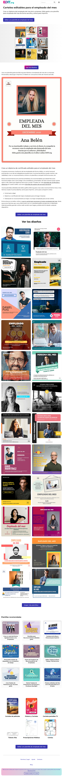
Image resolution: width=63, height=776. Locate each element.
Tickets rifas (12, 737)
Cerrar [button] (36, 773)
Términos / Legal (25, 759)
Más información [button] (31, 770)
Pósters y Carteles (31, 716)
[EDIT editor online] (8, 2)
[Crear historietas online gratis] (50, 728)
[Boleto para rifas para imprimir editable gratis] (12, 734)
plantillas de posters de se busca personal (38, 184)
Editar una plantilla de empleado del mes (19, 20)
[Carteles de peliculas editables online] (12, 706)
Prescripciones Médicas (31, 737)
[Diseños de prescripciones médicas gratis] (31, 728)
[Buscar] (54, 2)
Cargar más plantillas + (31, 605)
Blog (31, 764)
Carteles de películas (12, 716)
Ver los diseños (31, 67)
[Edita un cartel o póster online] (31, 706)
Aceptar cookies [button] (29, 773)
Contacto (39, 759)
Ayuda (33, 759)
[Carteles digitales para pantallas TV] (50, 711)
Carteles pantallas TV (50, 716)
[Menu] (59, 2)
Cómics (50, 737)
